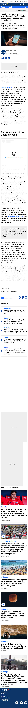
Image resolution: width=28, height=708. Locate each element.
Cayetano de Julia (17, 1)
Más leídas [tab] (4, 303)
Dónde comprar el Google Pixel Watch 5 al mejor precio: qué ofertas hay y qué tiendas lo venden (15, 341)
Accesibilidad (4, 699)
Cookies (3, 696)
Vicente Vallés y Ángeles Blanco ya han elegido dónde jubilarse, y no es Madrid (13, 646)
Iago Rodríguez (5, 686)
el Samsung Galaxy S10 (15, 216)
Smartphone (14, 291)
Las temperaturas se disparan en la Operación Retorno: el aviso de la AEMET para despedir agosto (14, 582)
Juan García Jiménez (6, 520)
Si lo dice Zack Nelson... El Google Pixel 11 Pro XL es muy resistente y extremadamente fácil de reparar (15, 321)
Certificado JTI (4, 700)
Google (2, 291)
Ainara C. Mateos (5, 556)
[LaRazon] (6, 4)
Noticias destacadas (9, 487)
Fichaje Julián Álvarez (8, 1)
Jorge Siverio (4, 650)
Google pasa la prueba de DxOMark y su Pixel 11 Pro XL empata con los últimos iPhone (15, 312)
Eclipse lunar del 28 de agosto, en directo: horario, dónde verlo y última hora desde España (13, 614)
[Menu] (26, 4)
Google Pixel (6, 7)
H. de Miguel (4, 588)
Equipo (2, 693)
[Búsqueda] (20, 4)
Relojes (6, 337)
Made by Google (21, 173)
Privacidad (3, 695)
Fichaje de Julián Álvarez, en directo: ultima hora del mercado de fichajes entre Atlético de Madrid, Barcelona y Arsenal (14, 513)
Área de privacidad (5, 697)
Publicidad (3, 692)
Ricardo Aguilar (10, 50)
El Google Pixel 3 (6, 87)
